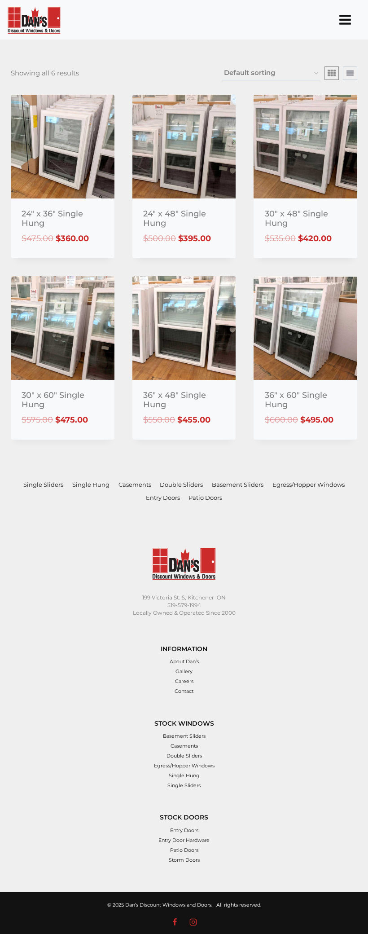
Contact (184, 691)
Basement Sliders (237, 484)
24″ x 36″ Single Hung (52, 219)
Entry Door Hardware (184, 840)
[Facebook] (175, 922)
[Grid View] (331, 73)
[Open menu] (344, 19)
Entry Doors (163, 497)
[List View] (350, 73)
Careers (184, 681)
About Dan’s (184, 661)
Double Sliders (181, 484)
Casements (134, 484)
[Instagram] (193, 922)
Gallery (184, 671)
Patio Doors (205, 497)
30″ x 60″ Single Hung (53, 400)
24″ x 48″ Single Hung (174, 219)
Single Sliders (43, 484)
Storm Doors (184, 860)
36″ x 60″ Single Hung (296, 400)
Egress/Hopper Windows (308, 484)
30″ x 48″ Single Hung (296, 219)
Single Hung (91, 484)
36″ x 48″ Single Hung (174, 400)
